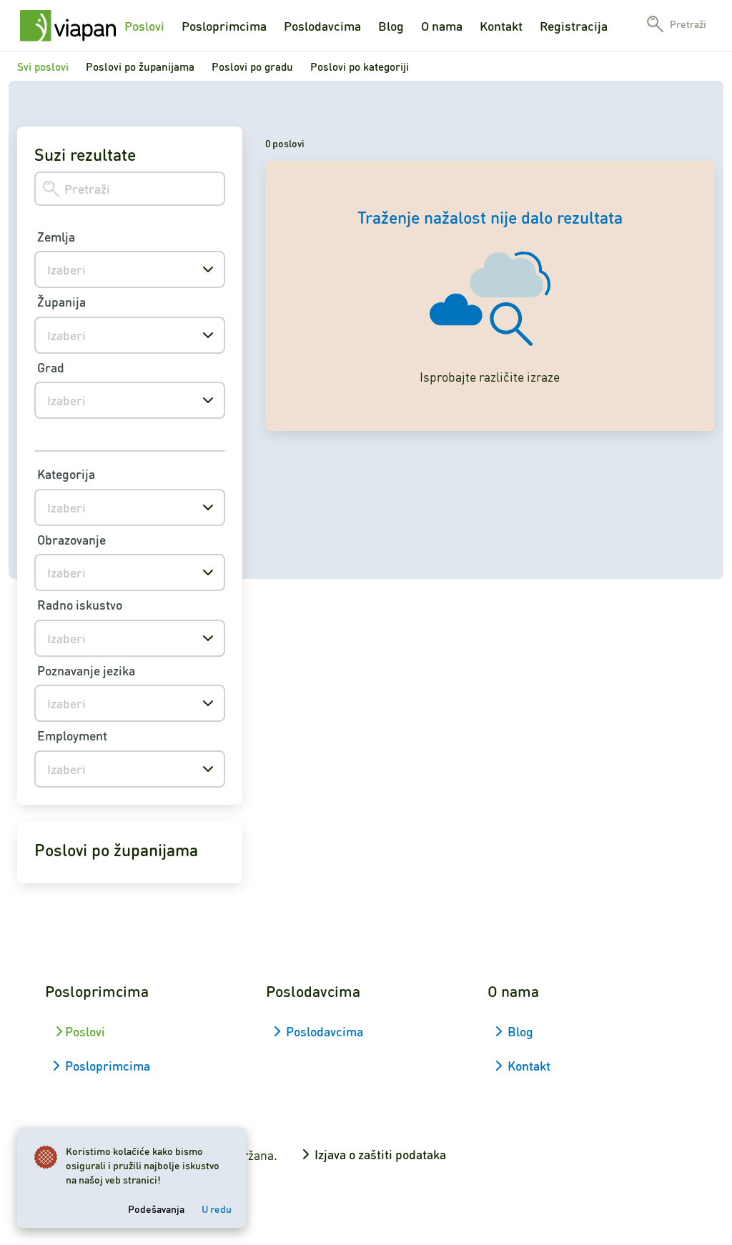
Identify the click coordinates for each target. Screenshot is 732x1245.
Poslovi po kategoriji (359, 66)
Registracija (574, 26)
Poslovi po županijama (140, 66)
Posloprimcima (224, 26)
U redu (217, 1208)
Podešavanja (156, 1208)
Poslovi (144, 26)
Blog (391, 26)
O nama (442, 26)
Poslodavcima (322, 26)
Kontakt (501, 26)
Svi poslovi (43, 66)
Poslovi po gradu (252, 66)
